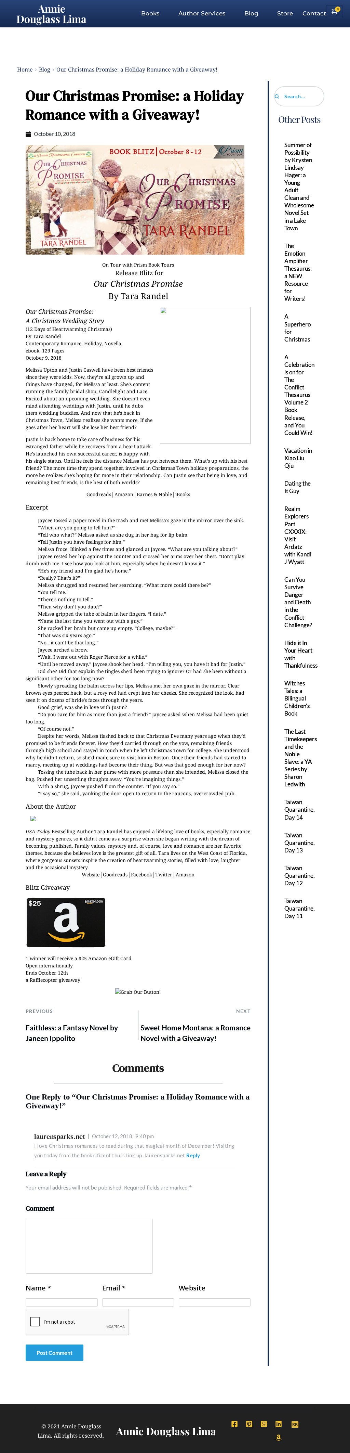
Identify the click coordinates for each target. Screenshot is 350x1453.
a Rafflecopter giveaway (53, 980)
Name (38, 1288)
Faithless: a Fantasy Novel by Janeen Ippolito (72, 1033)
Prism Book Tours (154, 264)
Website (90, 874)
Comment (40, 1208)
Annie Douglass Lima (51, 14)
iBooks (182, 494)
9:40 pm (123, 1136)
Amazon (124, 494)
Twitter (164, 874)
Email (113, 1288)
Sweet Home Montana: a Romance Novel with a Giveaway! (195, 1033)
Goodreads (98, 494)
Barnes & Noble (154, 494)
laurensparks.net (59, 1136)
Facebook (141, 874)
